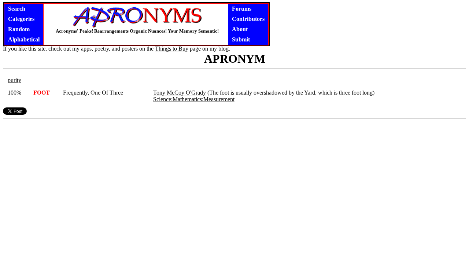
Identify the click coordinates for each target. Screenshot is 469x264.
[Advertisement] (234, 167)
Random (19, 29)
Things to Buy (171, 48)
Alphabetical (24, 39)
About (240, 29)
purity (14, 80)
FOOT (41, 92)
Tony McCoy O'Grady (179, 92)
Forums (241, 9)
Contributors (248, 19)
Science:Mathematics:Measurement (193, 99)
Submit (241, 39)
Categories (21, 19)
